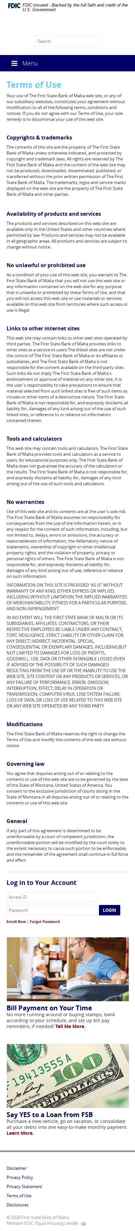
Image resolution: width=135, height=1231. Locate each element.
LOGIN (109, 910)
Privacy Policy (20, 1177)
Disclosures (18, 1205)
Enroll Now (16, 921)
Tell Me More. (70, 1026)
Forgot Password (45, 921)
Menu (30, 63)
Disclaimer (17, 1168)
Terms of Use (19, 1196)
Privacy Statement (24, 1186)
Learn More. (20, 1133)
